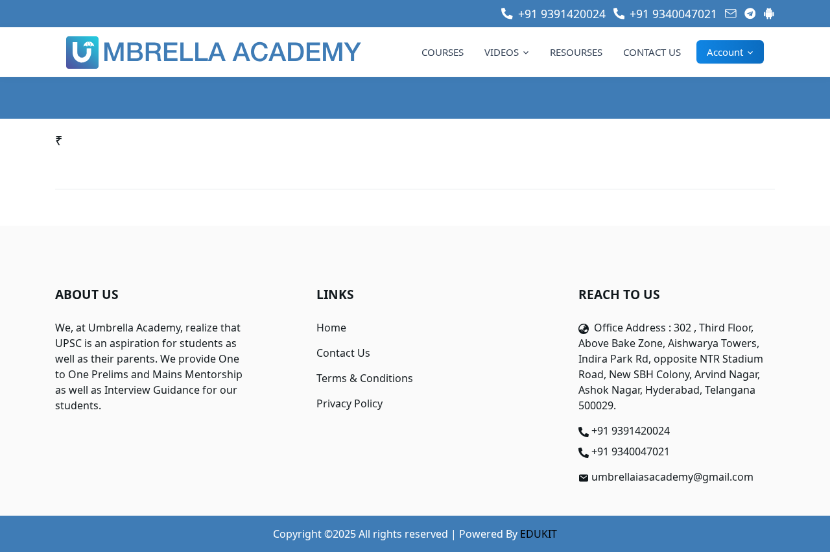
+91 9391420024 (630, 431)
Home (331, 327)
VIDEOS (501, 51)
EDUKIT (538, 534)
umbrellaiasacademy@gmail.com (672, 477)
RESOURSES (576, 51)
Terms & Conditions (364, 378)
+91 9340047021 (630, 451)
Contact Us (343, 353)
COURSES (442, 51)
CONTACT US (652, 51)
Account (725, 51)
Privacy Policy (349, 403)
